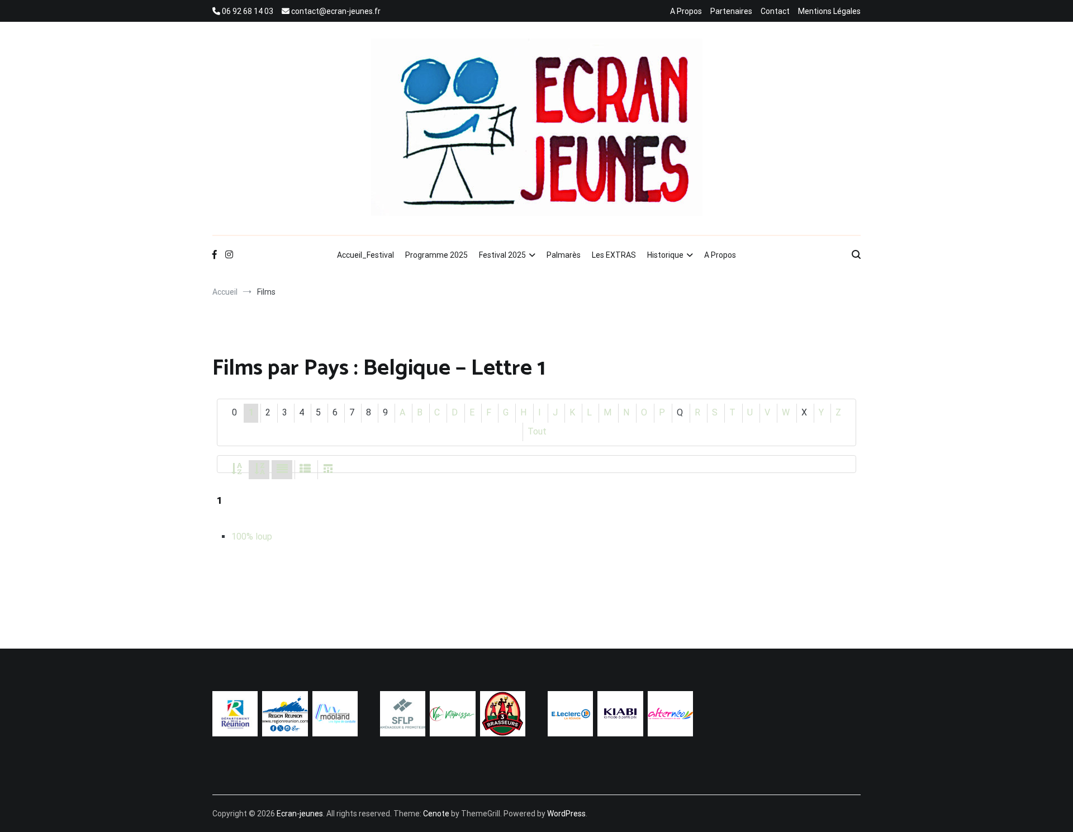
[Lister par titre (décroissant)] (259, 469)
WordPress (566, 813)
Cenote (436, 813)
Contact (775, 11)
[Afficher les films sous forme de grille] (328, 469)
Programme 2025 (436, 254)
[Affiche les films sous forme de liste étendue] (282, 469)
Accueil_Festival (365, 254)
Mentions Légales (829, 11)
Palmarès (564, 254)
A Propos (686, 11)
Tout (537, 431)
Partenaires (731, 11)
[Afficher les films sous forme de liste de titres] (305, 469)
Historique (665, 254)
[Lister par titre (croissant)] (236, 469)
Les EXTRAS (614, 254)
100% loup (251, 536)
